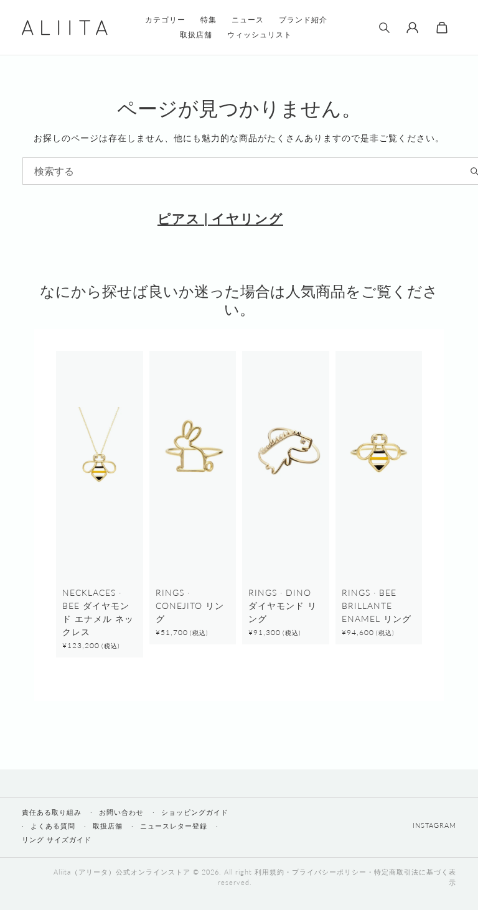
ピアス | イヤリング (220, 218)
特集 (208, 19)
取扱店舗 (108, 826)
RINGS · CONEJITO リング (190, 605)
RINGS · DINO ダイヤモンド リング (282, 605)
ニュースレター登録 (173, 826)
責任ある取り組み (52, 812)
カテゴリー (165, 19)
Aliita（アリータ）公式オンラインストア (122, 872)
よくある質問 (52, 826)
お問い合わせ (121, 812)
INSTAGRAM (434, 824)
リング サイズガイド (56, 839)
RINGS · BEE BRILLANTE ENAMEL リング (376, 605)
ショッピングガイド (194, 812)
